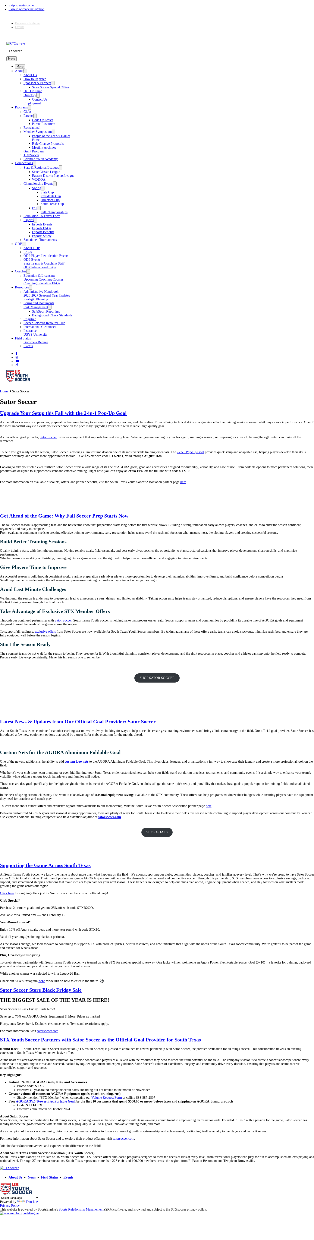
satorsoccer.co (46, 1031)
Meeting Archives (44, 147)
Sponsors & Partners (37, 83)
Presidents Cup (51, 196)
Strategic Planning (35, 299)
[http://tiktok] (17, 365)
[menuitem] (6, 391)
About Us (30, 75)
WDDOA (38, 179)
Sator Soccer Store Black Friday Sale (41, 990)
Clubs (27, 111)
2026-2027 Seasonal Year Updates (46, 295)
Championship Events (38, 183)
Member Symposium (37, 131)
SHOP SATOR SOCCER (157, 678)
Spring (36, 188)
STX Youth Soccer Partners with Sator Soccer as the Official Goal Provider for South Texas (100, 1040)
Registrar (29, 319)
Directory (29, 95)
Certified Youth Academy (40, 159)
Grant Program (33, 151)
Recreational (31, 127)
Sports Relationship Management (81, 1209)
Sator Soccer (48, 437)
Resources (22, 287)
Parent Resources (43, 124)
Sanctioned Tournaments (40, 239)
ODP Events (31, 259)
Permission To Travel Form (41, 216)
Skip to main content (22, 5)
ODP (18, 244)
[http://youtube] (17, 361)
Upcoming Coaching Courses (43, 279)
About (19, 71)
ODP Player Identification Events (45, 255)
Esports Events (42, 224)
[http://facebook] (17, 353)
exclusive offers (45, 631)
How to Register (34, 79)
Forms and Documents (38, 303)
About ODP (31, 248)
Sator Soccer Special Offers (50, 87)
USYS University (35, 334)
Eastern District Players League (53, 175)
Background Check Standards (52, 315)
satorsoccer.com (123, 1138)
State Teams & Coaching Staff (43, 263)
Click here (7, 893)
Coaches (20, 271)
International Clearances (39, 327)
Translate (32, 1201)
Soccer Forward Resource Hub (44, 323)
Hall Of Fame (32, 91)
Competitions (24, 163)
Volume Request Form (106, 1097)
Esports (28, 220)
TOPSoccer (31, 155)
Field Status (23, 338)
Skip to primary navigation (26, 9)
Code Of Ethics (42, 120)
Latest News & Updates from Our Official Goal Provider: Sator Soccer (78, 721)
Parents (28, 115)
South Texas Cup (52, 204)
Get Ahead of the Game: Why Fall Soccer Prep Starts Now (64, 516)
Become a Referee (27, 23)
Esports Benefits (43, 232)
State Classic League (46, 172)
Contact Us (39, 99)
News (32, 1177)
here (183, 482)
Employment (32, 103)
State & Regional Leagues (41, 167)
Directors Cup (50, 200)
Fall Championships (54, 212)
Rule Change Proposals (48, 143)
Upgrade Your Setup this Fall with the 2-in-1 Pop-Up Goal (63, 413)
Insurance (30, 330)
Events (19, 27)
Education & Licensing (39, 275)
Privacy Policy (10, 1205)
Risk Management (35, 307)
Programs (21, 107)
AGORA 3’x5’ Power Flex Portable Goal (45, 1101)
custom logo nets (76, 761)
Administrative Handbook (41, 291)
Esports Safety (41, 236)
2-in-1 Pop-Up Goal (190, 452)
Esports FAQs (41, 228)
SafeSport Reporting (46, 311)
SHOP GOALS (157, 832)
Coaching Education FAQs (41, 283)
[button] (11, 58)
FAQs (27, 252)
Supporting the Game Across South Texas (45, 865)
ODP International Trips (39, 267)
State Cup (47, 192)
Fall (34, 208)
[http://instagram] (17, 357)
